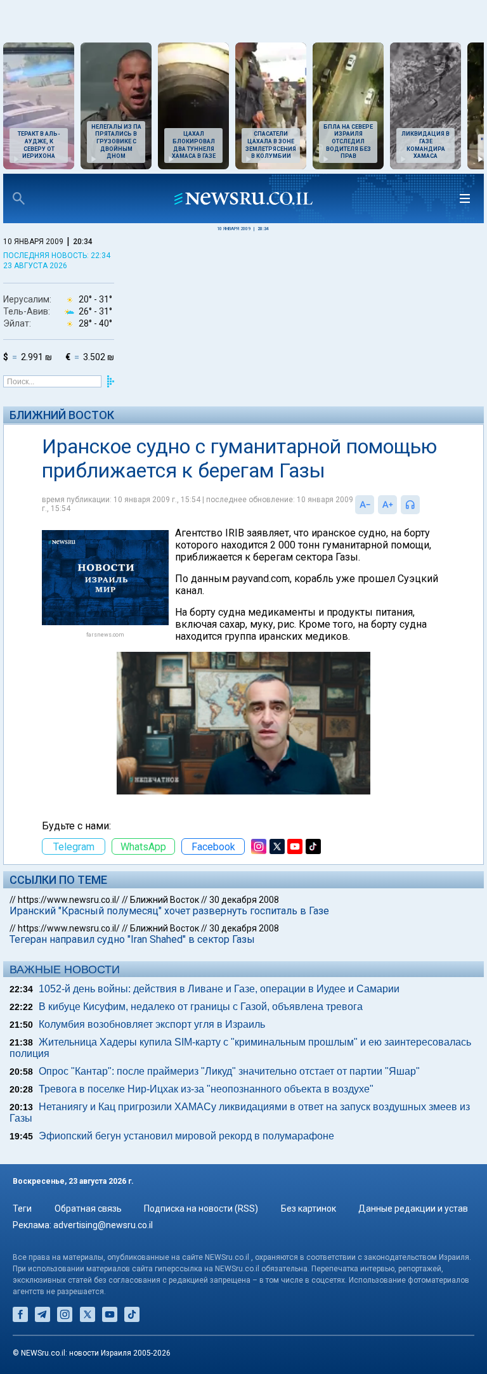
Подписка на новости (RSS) (201, 1208)
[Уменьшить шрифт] (364, 504)
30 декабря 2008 (244, 900)
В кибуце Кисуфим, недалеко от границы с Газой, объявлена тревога (201, 1006)
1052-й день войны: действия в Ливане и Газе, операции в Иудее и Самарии (219, 988)
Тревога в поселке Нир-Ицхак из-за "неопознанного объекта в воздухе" (206, 1089)
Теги (22, 1208)
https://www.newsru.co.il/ (69, 900)
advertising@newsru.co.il (103, 1225)
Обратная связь (88, 1208)
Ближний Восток (62, 415)
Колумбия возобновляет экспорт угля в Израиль (152, 1024)
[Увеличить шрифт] (387, 504)
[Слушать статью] (423, 504)
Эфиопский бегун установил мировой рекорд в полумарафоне (186, 1136)
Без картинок (308, 1208)
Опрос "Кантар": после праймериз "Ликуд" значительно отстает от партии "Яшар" (229, 1071)
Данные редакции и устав (413, 1208)
